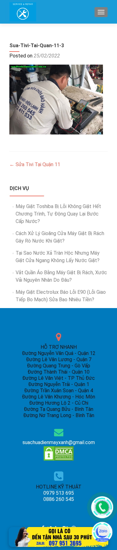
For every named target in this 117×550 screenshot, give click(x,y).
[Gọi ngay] (102, 507)
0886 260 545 (58, 499)
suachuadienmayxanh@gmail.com (58, 442)
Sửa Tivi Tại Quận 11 (34, 164)
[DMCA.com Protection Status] (58, 453)
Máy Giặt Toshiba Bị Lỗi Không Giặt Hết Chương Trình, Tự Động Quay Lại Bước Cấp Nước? (58, 213)
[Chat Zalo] (102, 532)
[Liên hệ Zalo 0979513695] (59, 536)
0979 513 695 (58, 493)
